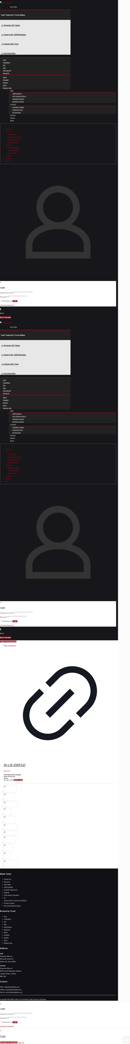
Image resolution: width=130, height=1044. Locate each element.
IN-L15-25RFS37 (15, 765)
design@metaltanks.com (13, 989)
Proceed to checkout (9, 1043)
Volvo (5, 940)
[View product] (60, 759)
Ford (5, 916)
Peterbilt (6, 935)
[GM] (11, 835)
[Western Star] (11, 866)
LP (5, 898)
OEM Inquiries (8, 887)
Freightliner (7, 919)
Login (15, 1022)
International (8, 927)
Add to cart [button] (18, 780)
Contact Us (7, 879)
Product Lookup (9, 903)
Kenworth (7, 930)
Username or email (6, 1014)
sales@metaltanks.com (12, 987)
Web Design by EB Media (37, 999)
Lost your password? (7, 1026)
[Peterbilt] (11, 829)
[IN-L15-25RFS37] (10, 646)
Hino (5, 924)
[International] (7, 859)
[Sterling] (10, 843)
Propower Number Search (12, 906)
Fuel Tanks (7, 884)
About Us (7, 882)
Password (4, 1018)
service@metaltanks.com (14, 992)
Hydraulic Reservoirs (10, 890)
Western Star (8, 943)
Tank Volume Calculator (11, 895)
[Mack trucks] (9, 800)
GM (5, 922)
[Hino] (7, 814)
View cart (21, 1043)
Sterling (6, 938)
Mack (6, 932)
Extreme (6, 892)
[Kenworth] (10, 792)
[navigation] (65, 1036)
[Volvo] (8, 851)
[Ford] (11, 806)
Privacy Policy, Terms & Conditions (15, 900)
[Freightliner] (9, 822)
